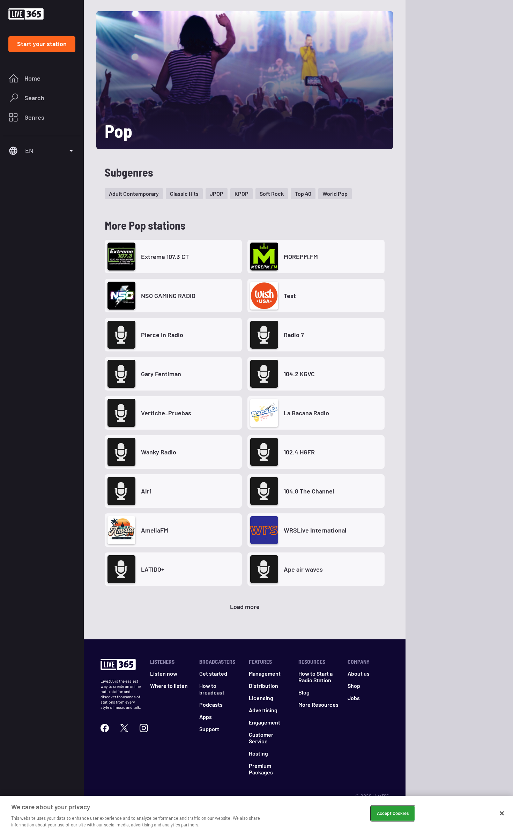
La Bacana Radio (306, 413)
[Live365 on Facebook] (104, 728)
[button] (134, 193)
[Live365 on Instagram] (144, 728)
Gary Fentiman (161, 374)
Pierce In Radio (162, 335)
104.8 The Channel (309, 491)
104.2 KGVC (299, 374)
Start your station (42, 43)
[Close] (502, 813)
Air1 (146, 491)
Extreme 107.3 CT (165, 256)
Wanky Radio (158, 452)
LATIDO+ (152, 569)
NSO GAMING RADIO (168, 295)
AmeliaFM (154, 530)
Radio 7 (294, 335)
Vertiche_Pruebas (166, 413)
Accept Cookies (393, 813)
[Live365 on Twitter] (124, 728)
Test (290, 295)
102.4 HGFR (299, 452)
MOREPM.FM (301, 256)
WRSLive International (315, 530)
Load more (245, 606)
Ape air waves (303, 569)
